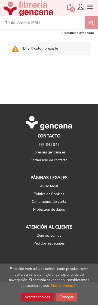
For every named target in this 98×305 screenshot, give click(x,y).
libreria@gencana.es (49, 152)
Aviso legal (49, 186)
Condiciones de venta (49, 201)
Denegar (67, 297)
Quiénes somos (49, 235)
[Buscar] (91, 22)
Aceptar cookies (37, 297)
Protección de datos (49, 209)
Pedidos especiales (49, 243)
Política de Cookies (49, 194)
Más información (64, 285)
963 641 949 (49, 144)
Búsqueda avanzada (78, 33)
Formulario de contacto (49, 160)
